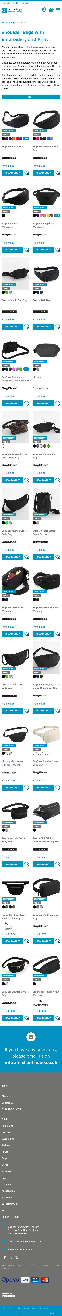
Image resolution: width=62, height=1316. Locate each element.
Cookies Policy (26, 1265)
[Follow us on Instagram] (16, 1258)
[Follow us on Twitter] (11, 1258)
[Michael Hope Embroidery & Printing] (20, 11)
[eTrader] (31, 1295)
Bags (13, 22)
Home (4, 22)
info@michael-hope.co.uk (31, 1062)
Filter (30, 96)
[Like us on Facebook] (5, 1258)
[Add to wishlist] (26, 173)
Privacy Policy (13, 1265)
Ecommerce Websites (29, 1313)
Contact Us (8, 1103)
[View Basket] (51, 9)
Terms (4, 1265)
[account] (44, 9)
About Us (7, 1096)
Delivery (45, 1265)
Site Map (5, 1268)
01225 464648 (23, 1249)
